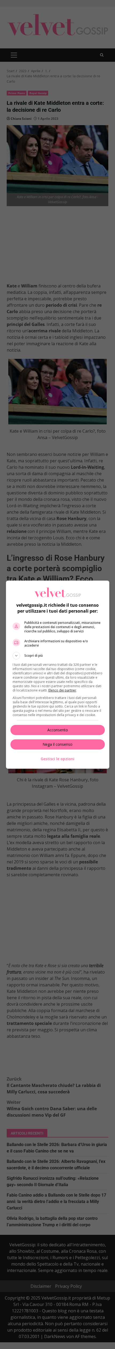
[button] (58, 655)
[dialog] (57, 675)
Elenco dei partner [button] (62, 690)
